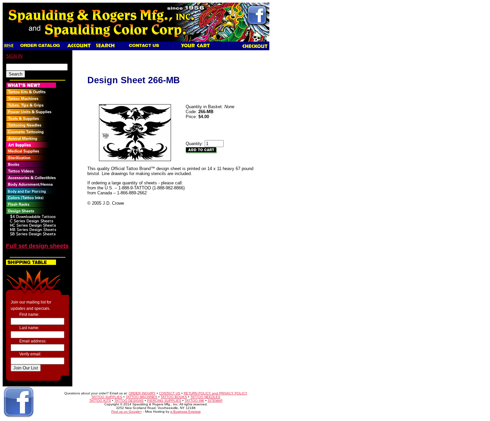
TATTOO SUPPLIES (106, 397)
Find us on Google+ (126, 411)
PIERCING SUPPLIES (164, 400)
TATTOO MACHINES (141, 397)
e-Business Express (185, 411)
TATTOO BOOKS (174, 397)
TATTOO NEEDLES (205, 397)
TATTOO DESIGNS (129, 400)
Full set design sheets (37, 246)
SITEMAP (215, 400)
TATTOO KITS (100, 400)
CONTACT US (169, 393)
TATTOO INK (194, 400)
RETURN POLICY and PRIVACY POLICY (215, 393)
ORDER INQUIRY (142, 393)
